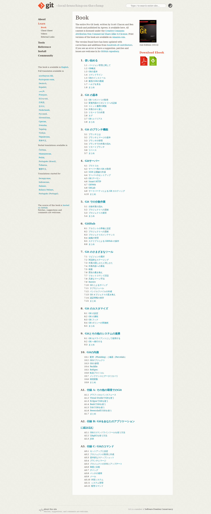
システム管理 (97, 483)
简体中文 (42, 140)
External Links (48, 37)
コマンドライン (96, 75)
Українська (44, 137)
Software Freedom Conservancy (159, 509)
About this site (50, 509)
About (42, 19)
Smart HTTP (95, 181)
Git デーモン (94, 178)
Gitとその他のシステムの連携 (102, 333)
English (64, 67)
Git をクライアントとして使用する (104, 338)
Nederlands (44, 110)
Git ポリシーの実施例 (98, 323)
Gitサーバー (92, 160)
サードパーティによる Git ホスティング (107, 191)
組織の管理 (94, 238)
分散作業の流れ (96, 206)
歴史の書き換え (96, 272)
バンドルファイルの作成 (101, 291)
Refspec (94, 370)
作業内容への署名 (97, 266)
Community (45, 55)
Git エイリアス (95, 119)
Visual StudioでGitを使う (102, 398)
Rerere (92, 282)
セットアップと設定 (99, 451)
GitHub (90, 223)
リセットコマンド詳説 (99, 275)
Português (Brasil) (47, 161)
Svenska (43, 125)
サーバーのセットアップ (100, 175)
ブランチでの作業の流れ (100, 144)
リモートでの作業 (97, 112)
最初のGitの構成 (96, 81)
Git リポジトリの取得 (98, 100)
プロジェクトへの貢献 (99, 210)
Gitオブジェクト (97, 360)
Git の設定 (93, 313)
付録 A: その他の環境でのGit (104, 389)
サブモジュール (97, 288)
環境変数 (94, 379)
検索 (91, 269)
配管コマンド (97, 486)
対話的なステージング (99, 260)
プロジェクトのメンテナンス (102, 235)
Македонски (45, 154)
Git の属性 (93, 316)
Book (43, 27)
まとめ (92, 87)
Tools (41, 42)
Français (43, 95)
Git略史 (92, 68)
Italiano (42, 186)
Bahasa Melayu (46, 190)
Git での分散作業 (95, 201)
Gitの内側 (93, 352)
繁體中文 (42, 169)
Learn (41, 23)
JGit (92, 439)
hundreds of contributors (119, 45)
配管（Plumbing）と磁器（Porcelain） (108, 357)
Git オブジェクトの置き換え (103, 294)
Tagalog (42, 129)
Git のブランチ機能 (96, 129)
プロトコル (94, 165)
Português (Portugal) (48, 193)
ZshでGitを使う (97, 407)
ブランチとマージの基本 (100, 137)
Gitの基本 (93, 71)
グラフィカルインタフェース (103, 395)
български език (46, 79)
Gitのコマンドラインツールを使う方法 (107, 432)
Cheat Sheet (47, 30)
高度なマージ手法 (97, 279)
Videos (44, 34)
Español (42, 87)
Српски (42, 121)
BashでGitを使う (98, 404)
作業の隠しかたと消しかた (101, 263)
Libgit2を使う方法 (98, 435)
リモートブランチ (97, 147)
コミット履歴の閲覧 (98, 106)
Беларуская (44, 178)
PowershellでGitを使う (101, 410)
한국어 (41, 106)
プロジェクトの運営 (98, 213)
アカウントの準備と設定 (100, 228)
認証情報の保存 (97, 298)
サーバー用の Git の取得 (100, 169)
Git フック (93, 319)
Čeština (42, 150)
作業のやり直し (96, 109)
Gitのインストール (97, 78)
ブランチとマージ (98, 460)
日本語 (41, 102)
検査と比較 (95, 467)
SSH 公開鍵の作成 (97, 172)
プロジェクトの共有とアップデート (106, 464)
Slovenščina (44, 118)
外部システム (97, 479)
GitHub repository (110, 51)
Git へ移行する (95, 341)
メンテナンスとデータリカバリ (104, 376)
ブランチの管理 (96, 140)
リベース (93, 150)
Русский (43, 114)
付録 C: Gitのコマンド (100, 446)
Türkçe (42, 133)
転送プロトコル (97, 373)
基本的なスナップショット (102, 457)
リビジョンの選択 (97, 256)
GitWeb (92, 184)
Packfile (93, 366)
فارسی (41, 91)
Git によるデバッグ (99, 285)
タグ (91, 115)
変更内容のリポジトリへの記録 (103, 103)
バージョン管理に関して (100, 65)
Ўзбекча (43, 165)
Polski (41, 157)
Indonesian (44, 182)
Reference (44, 47)
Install (42, 51)
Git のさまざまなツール (99, 251)
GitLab (92, 188)
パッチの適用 (96, 473)
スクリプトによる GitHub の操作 (104, 241)
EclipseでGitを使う (99, 401)
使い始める (91, 60)
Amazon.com (118, 37)
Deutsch (42, 83)
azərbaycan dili (46, 76)
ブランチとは (95, 134)
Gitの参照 (94, 363)
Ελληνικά (43, 98)
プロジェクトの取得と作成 (102, 454)
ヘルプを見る (95, 84)
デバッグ (94, 470)
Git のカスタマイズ (96, 308)
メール (93, 476)
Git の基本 (91, 94)
